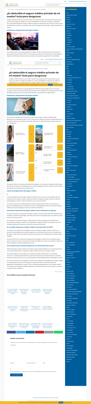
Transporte (69, 336)
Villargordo (69, 359)
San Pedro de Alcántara (72, 294)
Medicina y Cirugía (71, 217)
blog (13, 9)
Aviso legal (55, 397)
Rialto (67, 260)
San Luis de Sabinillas (71, 289)
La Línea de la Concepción (73, 179)
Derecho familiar (70, 118)
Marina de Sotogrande (71, 211)
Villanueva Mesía (70, 357)
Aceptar (61, 402)
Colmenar (68, 100)
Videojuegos (69, 348)
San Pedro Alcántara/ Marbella (74, 291)
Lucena (68, 199)
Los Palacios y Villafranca (72, 197)
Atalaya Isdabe (70, 53)
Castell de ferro (70, 89)
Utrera (68, 343)
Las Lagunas (69, 186)
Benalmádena (69, 64)
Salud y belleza (70, 273)
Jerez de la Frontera (71, 175)
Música (68, 233)
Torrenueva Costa (71, 327)
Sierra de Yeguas (70, 309)
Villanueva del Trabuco (72, 355)
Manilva (68, 204)
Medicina (68, 213)
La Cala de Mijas (70, 177)
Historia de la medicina (72, 165)
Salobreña (68, 266)
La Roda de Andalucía (71, 181)
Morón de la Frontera (71, 229)
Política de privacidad (38, 397)
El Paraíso (68, 136)
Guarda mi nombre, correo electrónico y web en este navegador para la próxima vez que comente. (33, 371)
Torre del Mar (69, 321)
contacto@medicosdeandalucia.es (77, 1)
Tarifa (67, 318)
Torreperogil (69, 330)
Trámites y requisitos (71, 334)
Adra (67, 13)
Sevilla (68, 307)
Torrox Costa (69, 332)
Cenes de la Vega (70, 93)
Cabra (68, 71)
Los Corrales (69, 195)
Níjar (67, 240)
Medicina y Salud (70, 220)
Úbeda (68, 339)
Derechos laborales (71, 123)
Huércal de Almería (71, 170)
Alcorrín (68, 22)
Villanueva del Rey (70, 352)
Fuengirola (69, 154)
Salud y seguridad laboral (72, 282)
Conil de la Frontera (71, 104)
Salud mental (69, 271)
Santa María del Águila (71, 298)
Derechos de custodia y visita (73, 120)
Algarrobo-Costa (70, 24)
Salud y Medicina (70, 280)
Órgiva (68, 247)
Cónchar (68, 102)
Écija (67, 129)
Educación (69, 132)
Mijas (67, 224)
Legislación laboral (71, 190)
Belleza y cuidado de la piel (73, 59)
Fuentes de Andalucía (71, 156)
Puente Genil (69, 255)
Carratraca (69, 82)
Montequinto (69, 226)
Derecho (68, 116)
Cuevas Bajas (69, 114)
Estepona (68, 147)
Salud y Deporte (70, 278)
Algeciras (68, 26)
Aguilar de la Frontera (71, 15)
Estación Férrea (70, 145)
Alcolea (68, 19)
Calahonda (69, 75)
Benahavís (69, 62)
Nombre (12, 363)
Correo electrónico (31, 363)
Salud (67, 269)
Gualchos (68, 163)
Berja (67, 66)
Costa (67, 111)
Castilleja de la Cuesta (72, 91)
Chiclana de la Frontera (72, 95)
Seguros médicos (70, 305)
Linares (68, 193)
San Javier (69, 287)
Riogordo (68, 262)
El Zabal (68, 141)
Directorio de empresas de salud (74, 125)
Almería (68, 31)
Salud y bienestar (70, 275)
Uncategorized (70, 341)
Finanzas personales (71, 150)
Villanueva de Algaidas (71, 350)
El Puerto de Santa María (72, 138)
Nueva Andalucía (70, 245)
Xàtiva (68, 361)
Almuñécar (69, 35)
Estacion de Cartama (71, 143)
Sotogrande (69, 316)
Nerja (67, 238)
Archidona (69, 42)
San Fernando (69, 285)
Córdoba (68, 107)
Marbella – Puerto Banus (72, 208)
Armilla (68, 44)
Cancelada (69, 80)
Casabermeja (69, 86)
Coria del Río (69, 109)
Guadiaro (68, 161)
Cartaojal (68, 84)
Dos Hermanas (70, 127)
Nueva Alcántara (70, 242)
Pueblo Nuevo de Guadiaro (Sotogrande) (73, 252)
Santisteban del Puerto (72, 303)
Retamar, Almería (70, 257)
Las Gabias (69, 184)
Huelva (68, 168)
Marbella (68, 206)
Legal (67, 188)
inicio (9, 9)
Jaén (67, 172)
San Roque (69, 296)
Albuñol (68, 17)
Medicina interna (70, 215)
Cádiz (67, 73)
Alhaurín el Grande (71, 28)
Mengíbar (68, 222)
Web (44, 363)
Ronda (68, 264)
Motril (67, 231)
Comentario (13, 345)
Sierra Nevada (69, 312)
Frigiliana (68, 152)
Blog (67, 68)
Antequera (69, 40)
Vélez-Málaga (69, 346)
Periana (68, 249)
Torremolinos (69, 325)
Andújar (68, 37)
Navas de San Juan (71, 236)
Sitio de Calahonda (71, 314)
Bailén (67, 55)
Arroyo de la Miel (70, 46)
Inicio (65, 1)
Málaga (68, 202)
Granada (68, 159)
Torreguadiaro (70, 323)
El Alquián (68, 134)
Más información (68, 402)
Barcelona (68, 57)
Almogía (68, 33)
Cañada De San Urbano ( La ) (73, 77)
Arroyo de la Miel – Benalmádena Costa (74, 49)
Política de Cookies (48, 397)
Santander (69, 300)
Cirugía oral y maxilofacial (72, 98)
